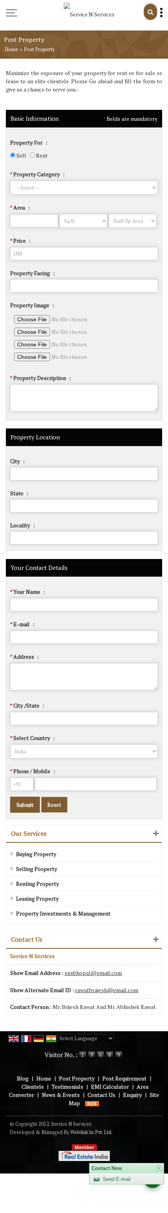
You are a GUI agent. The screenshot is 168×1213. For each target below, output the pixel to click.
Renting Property (37, 883)
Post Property (77, 1078)
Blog (23, 1078)
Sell (20, 155)
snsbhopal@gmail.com (93, 972)
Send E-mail (116, 1179)
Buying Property (36, 854)
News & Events (61, 1094)
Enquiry (132, 1094)
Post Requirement (124, 1078)
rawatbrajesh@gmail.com (106, 990)
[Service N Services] (89, 14)
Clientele (32, 1086)
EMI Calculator (110, 1086)
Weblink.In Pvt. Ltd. (91, 1132)
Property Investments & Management (63, 913)
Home (11, 49)
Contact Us (101, 1094)
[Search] (150, 12)
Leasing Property (37, 898)
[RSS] (92, 1103)
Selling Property (36, 869)
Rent (41, 155)
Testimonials (67, 1086)
